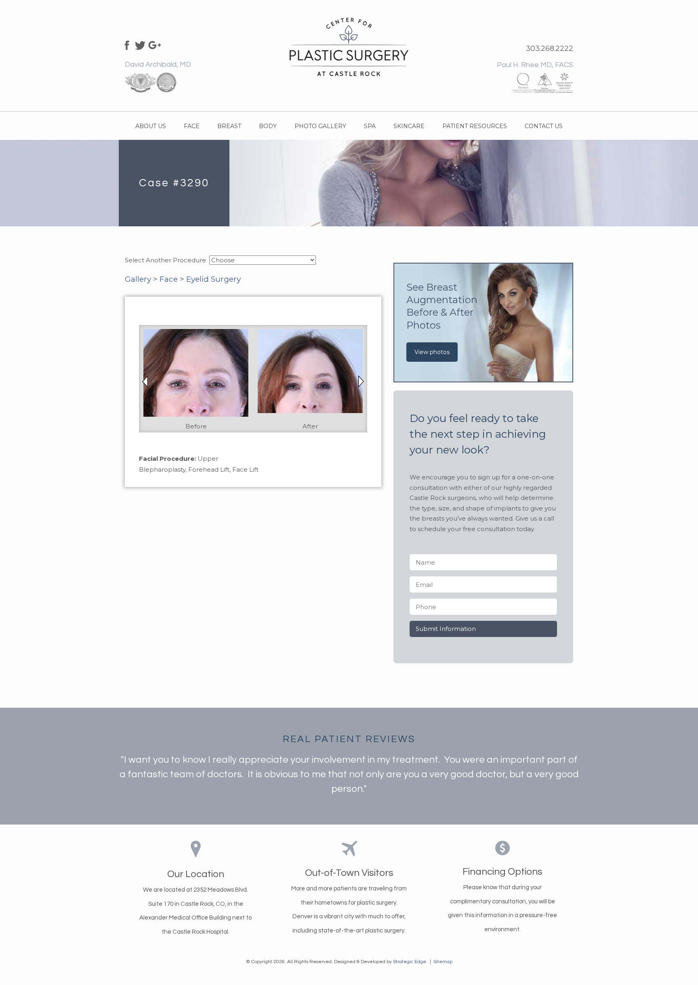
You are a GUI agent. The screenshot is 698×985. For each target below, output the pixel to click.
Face (169, 279)
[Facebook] (125, 44)
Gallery (138, 279)
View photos (432, 352)
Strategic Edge (409, 961)
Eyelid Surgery (213, 279)
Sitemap (442, 961)
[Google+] (154, 44)
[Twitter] (140, 44)
